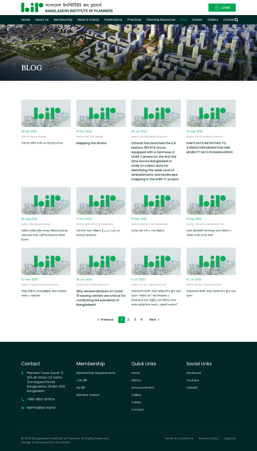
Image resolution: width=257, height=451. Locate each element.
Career (136, 402)
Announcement (142, 387)
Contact (229, 19)
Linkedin (192, 387)
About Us (42, 19)
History (136, 380)
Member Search (88, 395)
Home (25, 19)
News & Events (88, 19)
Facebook (193, 373)
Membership (63, 19)
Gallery (213, 19)
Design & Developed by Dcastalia (45, 442)
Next (152, 319)
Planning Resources (161, 19)
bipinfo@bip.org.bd (41, 407)
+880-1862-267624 (41, 399)
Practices (134, 19)
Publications (113, 19)
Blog (183, 19)
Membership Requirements (95, 373)
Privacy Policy (209, 438)
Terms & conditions (179, 438)
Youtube (192, 380)
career (197, 19)
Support (230, 438)
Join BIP (81, 380)
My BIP (80, 387)
